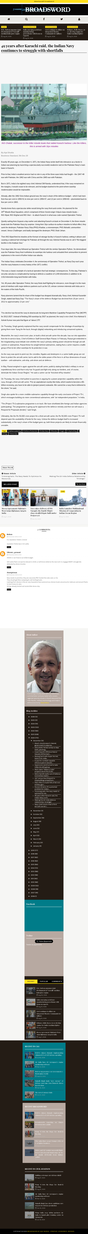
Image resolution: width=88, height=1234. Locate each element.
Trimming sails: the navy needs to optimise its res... (47, 792)
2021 (32, 734)
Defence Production (30, 27)
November (37, 811)
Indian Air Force (72, 27)
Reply (8, 547)
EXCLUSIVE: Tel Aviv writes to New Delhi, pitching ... (47, 749)
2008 (33, 889)
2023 (33, 727)
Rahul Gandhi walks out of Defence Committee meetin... (47, 775)
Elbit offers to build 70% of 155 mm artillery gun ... (47, 784)
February (36, 843)
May (35, 832)
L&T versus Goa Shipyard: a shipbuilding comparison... (45, 779)
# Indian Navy (44, 431)
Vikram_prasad (14, 552)
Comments (57, 981)
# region (62, 431)
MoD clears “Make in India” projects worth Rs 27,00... (45, 770)
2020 (33, 738)
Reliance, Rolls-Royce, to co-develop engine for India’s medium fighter (76, 32)
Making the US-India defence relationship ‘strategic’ (45, 801)
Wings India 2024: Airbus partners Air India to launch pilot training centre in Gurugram (49, 1215)
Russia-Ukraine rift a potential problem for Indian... (46, 788)
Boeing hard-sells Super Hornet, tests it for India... (46, 757)
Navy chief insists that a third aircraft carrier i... (46, 805)
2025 (33, 720)
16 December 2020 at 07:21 (15, 575)
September (37, 818)
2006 (33, 896)
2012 (32, 875)
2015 (32, 864)
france (4, 27)
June (35, 828)
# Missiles (54, 431)
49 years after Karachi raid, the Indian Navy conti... (46, 797)
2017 (32, 857)
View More (81, 484)
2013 (33, 871)
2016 (32, 861)
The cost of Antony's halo (43, 1092)
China (34, 491)
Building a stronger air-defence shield (48, 1175)
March (35, 839)
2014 (32, 868)
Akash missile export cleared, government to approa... (45, 744)
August (36, 821)
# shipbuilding (72, 431)
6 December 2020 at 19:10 (14, 555)
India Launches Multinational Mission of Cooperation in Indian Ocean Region (71, 510)
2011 (32, 879)
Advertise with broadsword (44, 1)
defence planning (51, 27)
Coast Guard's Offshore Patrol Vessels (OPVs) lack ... (46, 753)
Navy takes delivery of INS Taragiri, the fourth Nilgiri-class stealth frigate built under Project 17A (43, 512)
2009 (33, 886)
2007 (33, 893)
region (6, 491)
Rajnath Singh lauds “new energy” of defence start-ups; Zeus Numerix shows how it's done (49, 1083)
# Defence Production (30, 431)
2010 (33, 882)
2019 (32, 850)
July (34, 825)
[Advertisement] (44, 920)
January (36, 846)
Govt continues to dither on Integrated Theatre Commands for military (55, 32)
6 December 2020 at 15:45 (15, 537)
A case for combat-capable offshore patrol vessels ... (45, 762)
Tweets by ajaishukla (34, 945)
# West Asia (13, 434)
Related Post (10, 484)
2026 (33, 717)
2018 (33, 854)
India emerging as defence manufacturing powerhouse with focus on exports (32, 33)
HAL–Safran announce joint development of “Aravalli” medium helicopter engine (11, 32)
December (37, 741)
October (36, 814)
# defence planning (14, 431)
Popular (44, 981)
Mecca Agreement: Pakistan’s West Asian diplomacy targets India (14, 510)
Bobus (9, 534)
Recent (31, 981)
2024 (33, 724)
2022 (33, 731)
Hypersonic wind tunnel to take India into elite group (46, 766)
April (35, 835)
